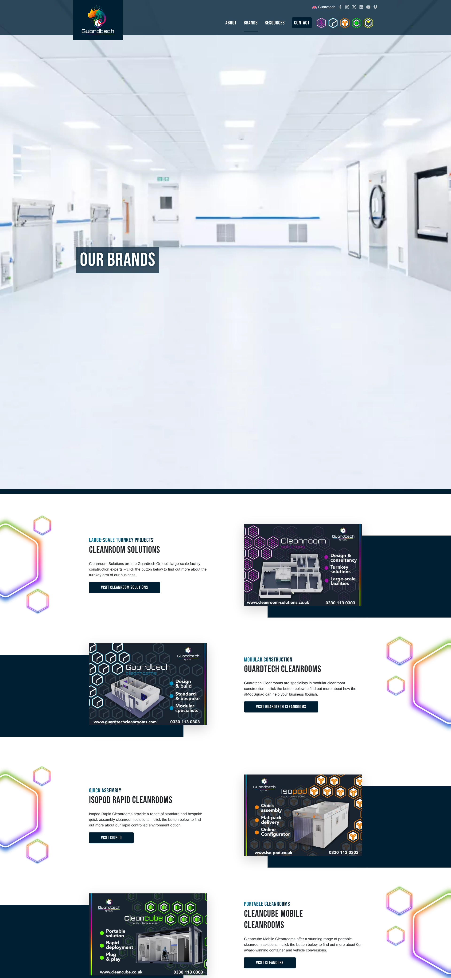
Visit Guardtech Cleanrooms (281, 707)
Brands (251, 23)
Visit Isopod (111, 838)
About (231, 23)
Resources (275, 23)
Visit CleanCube (270, 963)
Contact (302, 23)
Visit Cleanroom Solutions (124, 587)
